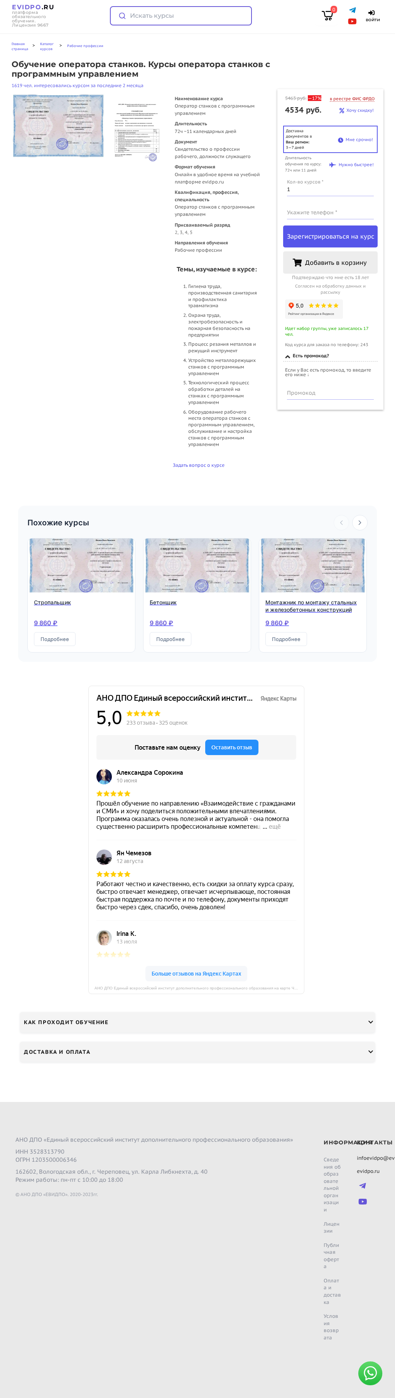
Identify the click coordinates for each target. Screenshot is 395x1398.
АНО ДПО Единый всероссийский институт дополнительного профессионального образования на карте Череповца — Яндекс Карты (199, 988)
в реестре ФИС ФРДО (352, 98)
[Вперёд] (360, 522)
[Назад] (341, 522)
